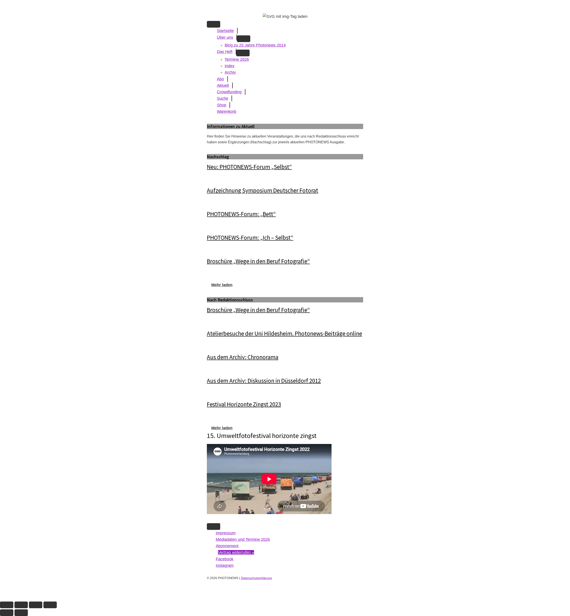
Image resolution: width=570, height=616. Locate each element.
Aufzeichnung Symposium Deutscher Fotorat (262, 190)
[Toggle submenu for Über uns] (243, 38)
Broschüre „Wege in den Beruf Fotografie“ (258, 261)
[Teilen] (35, 605)
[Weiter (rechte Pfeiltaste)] (21, 612)
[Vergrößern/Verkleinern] (6, 605)
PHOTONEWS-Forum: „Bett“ (241, 214)
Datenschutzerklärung (256, 578)
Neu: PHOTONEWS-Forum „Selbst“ (249, 166)
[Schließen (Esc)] (50, 605)
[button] (221, 285)
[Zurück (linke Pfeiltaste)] (6, 612)
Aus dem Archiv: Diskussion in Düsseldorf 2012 (264, 380)
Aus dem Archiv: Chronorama (242, 357)
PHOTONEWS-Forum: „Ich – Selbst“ (250, 237)
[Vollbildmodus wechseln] (21, 605)
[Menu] (213, 24)
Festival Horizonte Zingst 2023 (244, 404)
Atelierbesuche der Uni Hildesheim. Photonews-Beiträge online (284, 333)
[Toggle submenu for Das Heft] (243, 53)
